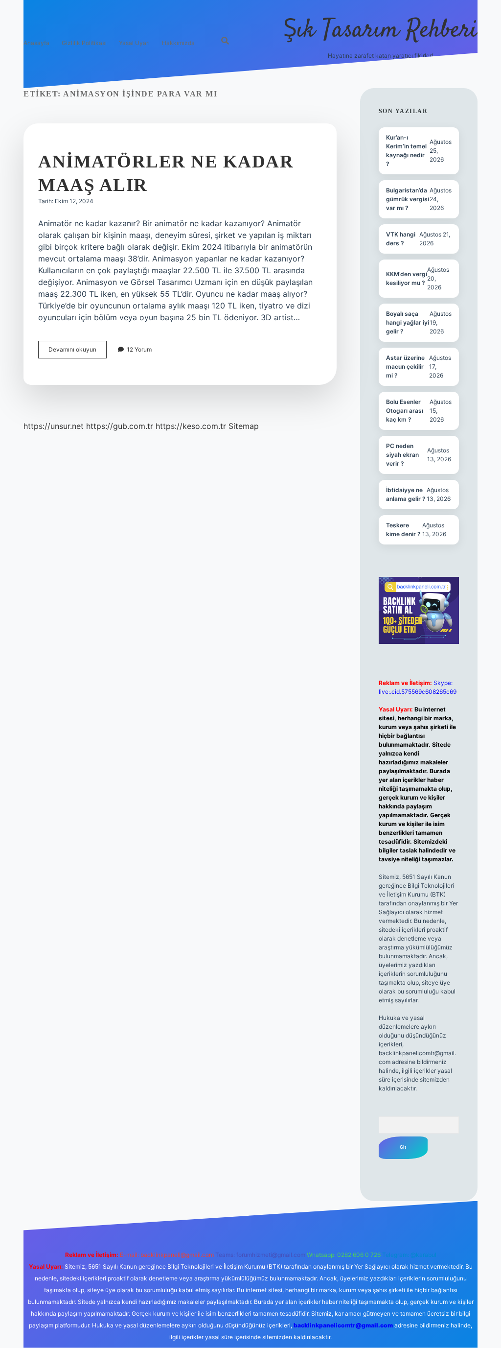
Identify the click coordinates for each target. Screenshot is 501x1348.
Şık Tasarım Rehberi (380, 30)
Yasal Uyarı (134, 43)
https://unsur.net (53, 426)
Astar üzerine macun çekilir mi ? (405, 366)
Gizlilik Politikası (84, 43)
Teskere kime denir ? (403, 529)
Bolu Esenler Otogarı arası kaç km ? (404, 410)
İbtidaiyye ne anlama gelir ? (406, 494)
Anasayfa (36, 43)
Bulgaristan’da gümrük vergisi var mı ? (407, 199)
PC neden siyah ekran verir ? (402, 454)
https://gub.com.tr (119, 426)
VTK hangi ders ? (400, 239)
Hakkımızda (178, 43)
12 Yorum (139, 349)
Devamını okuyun (77, 351)
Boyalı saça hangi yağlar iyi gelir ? (407, 322)
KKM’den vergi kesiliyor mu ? (406, 278)
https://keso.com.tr (191, 426)
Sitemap (243, 426)
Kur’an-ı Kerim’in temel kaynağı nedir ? (406, 150)
